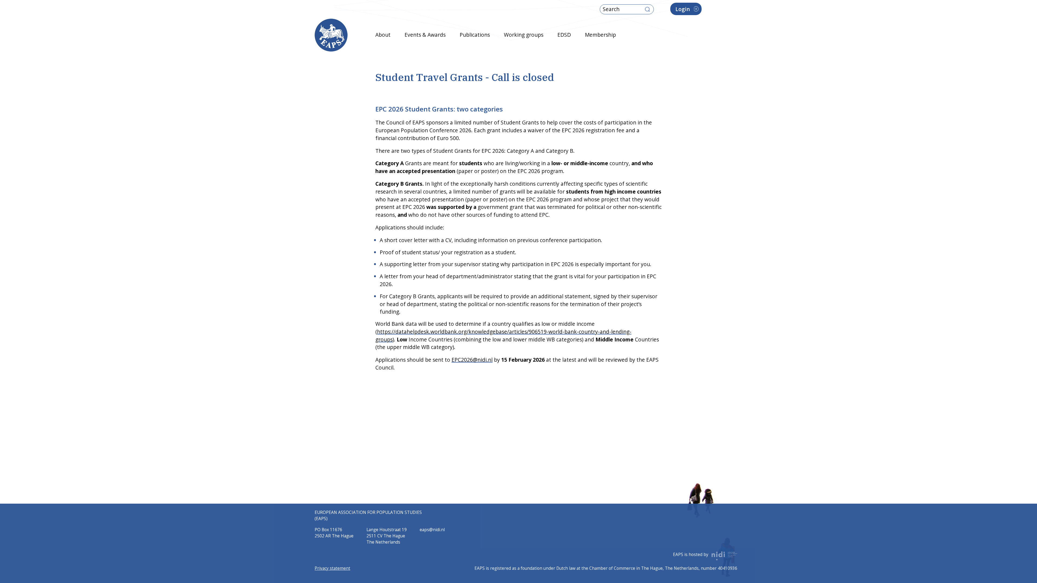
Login (682, 9)
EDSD (564, 34)
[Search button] (647, 9)
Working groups (523, 34)
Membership (600, 34)
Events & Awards (425, 34)
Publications (475, 34)
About (382, 34)
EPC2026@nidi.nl (472, 359)
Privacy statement (332, 568)
